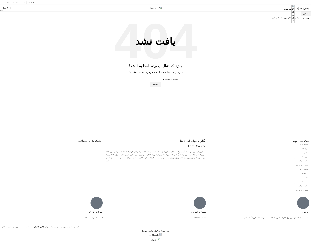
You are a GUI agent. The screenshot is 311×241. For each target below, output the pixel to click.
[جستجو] (12, 8)
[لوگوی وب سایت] (156, 8)
